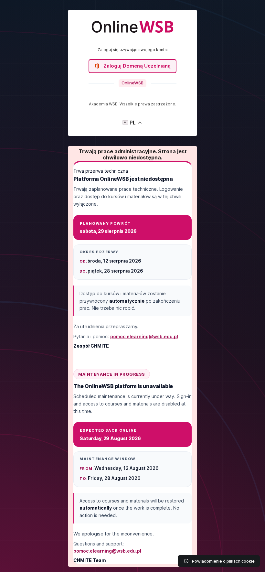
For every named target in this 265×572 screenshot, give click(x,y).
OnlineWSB (132, 82)
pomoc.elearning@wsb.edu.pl (144, 336)
